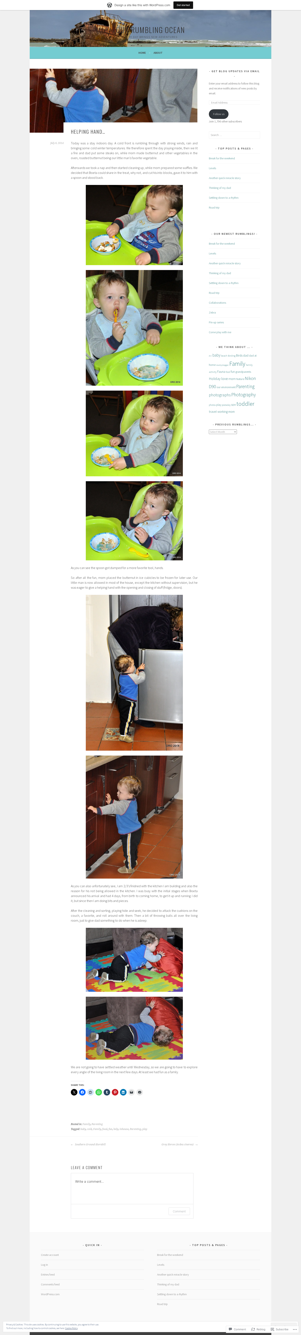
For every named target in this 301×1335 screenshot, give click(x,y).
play (144, 1129)
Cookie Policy (71, 1328)
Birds (239, 355)
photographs (220, 394)
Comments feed (50, 1284)
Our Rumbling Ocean (150, 29)
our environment (226, 387)
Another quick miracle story (225, 178)
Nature (240, 379)
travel (213, 411)
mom (232, 379)
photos (212, 404)
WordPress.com (50, 1294)
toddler (245, 403)
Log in (44, 1265)
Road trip (214, 207)
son (233, 404)
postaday (226, 404)
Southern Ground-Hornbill (90, 1144)
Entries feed (48, 1274)
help (115, 1129)
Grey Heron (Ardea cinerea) (178, 1144)
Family (86, 1124)
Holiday (215, 378)
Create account (50, 1255)
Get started (183, 5)
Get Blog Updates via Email (236, 71)
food (104, 1129)
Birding (231, 355)
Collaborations (217, 302)
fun (110, 1129)
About (158, 53)
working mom (226, 412)
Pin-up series (216, 322)
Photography (243, 395)
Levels (212, 168)
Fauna (221, 371)
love (224, 378)
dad (245, 355)
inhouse (124, 1129)
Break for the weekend (222, 158)
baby (83, 1129)
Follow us (218, 114)
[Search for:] (234, 135)
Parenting (97, 1124)
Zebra (212, 312)
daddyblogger (222, 365)
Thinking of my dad (220, 188)
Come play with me (220, 332)
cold (89, 1129)
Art (210, 356)
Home (142, 53)
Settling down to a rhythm (224, 198)
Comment (179, 1211)
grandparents (243, 372)
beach (224, 355)
